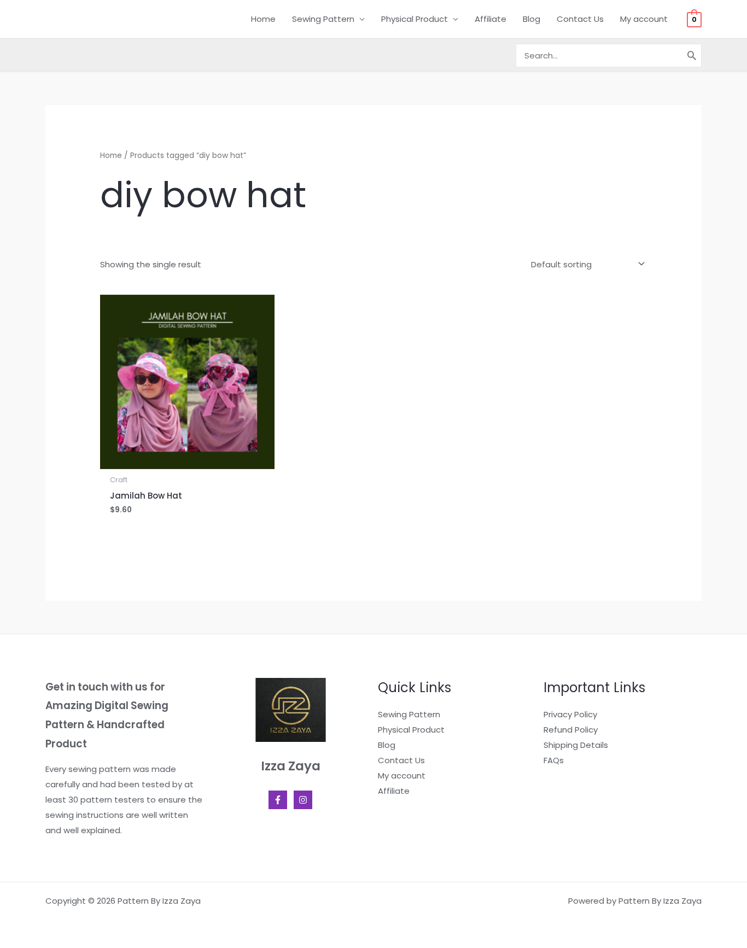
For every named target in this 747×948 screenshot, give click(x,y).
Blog (531, 19)
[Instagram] (303, 800)
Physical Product (414, 19)
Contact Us (580, 19)
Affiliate (490, 19)
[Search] (692, 55)
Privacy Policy (570, 714)
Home (263, 19)
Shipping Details (576, 745)
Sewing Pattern (323, 19)
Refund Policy (571, 729)
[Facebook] (278, 800)
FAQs (554, 760)
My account (644, 19)
